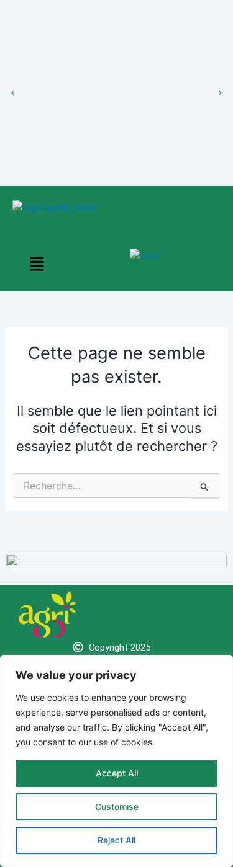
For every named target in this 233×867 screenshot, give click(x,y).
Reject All (116, 840)
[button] (36, 264)
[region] (116, 761)
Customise (117, 806)
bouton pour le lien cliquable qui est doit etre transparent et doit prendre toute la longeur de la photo (116, 80)
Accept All (117, 773)
